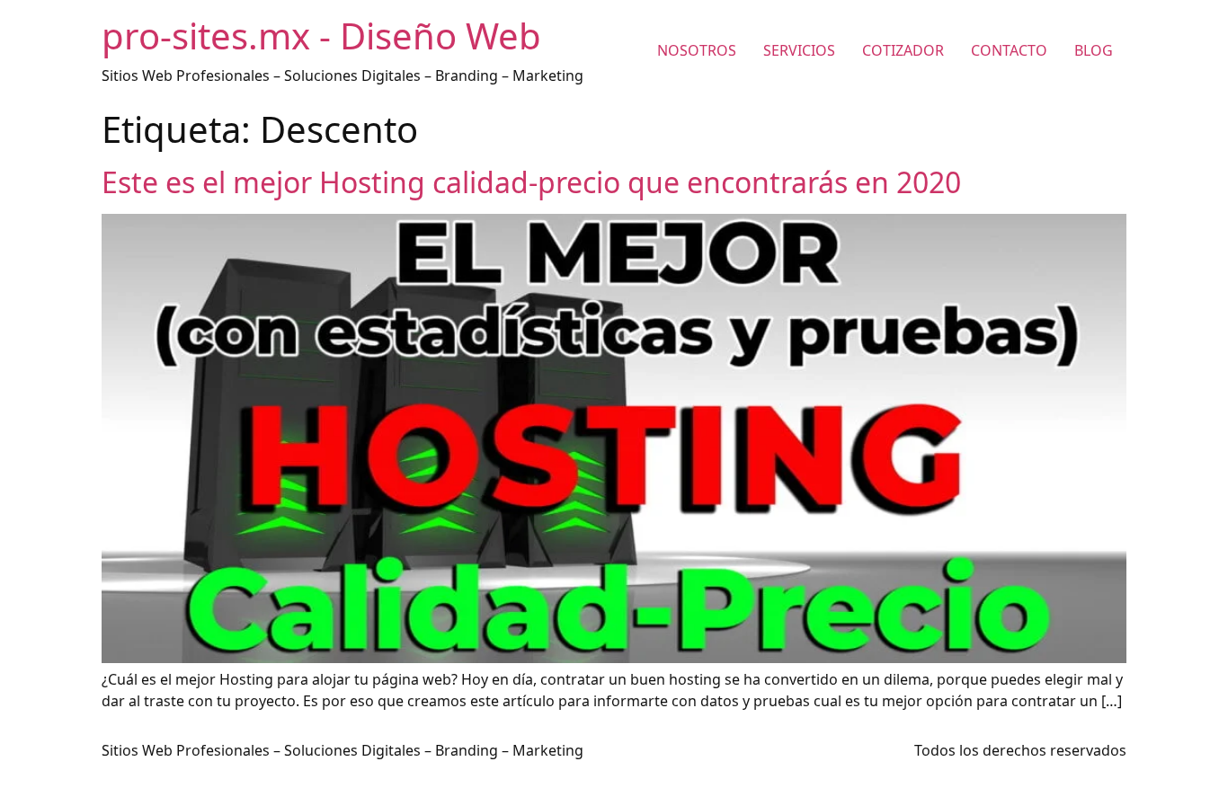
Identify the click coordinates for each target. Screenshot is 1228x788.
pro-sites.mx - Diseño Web (321, 35)
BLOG (1093, 50)
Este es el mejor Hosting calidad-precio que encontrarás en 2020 (531, 182)
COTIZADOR (903, 50)
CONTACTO (1009, 50)
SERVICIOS (799, 50)
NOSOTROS (696, 50)
